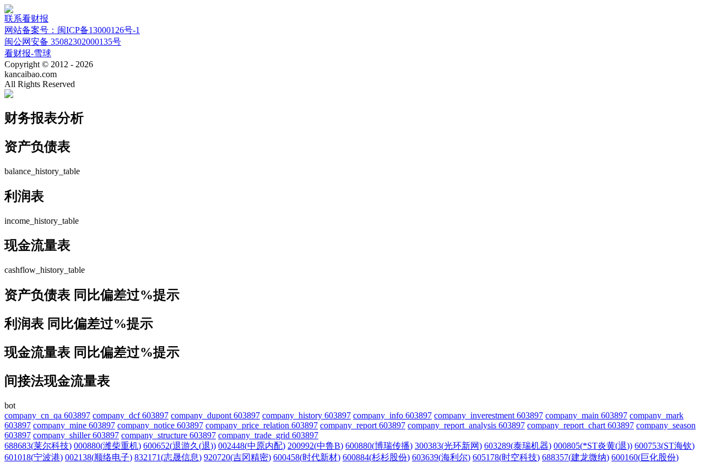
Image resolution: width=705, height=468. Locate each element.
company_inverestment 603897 (488, 415)
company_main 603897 (586, 415)
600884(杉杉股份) (376, 457)
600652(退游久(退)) (179, 445)
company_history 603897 (306, 415)
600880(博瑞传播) (379, 445)
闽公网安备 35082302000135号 (62, 41)
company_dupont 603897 (215, 415)
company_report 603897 (362, 425)
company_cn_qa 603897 (47, 415)
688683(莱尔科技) (38, 445)
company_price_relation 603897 (261, 425)
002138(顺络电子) (98, 457)
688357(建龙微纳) (575, 457)
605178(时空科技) (506, 457)
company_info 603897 (392, 415)
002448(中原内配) (251, 445)
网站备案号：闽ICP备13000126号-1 (72, 30)
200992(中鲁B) (315, 445)
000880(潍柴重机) (107, 445)
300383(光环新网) (448, 445)
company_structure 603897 (168, 435)
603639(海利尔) (441, 457)
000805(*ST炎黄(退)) (593, 445)
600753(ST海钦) (664, 445)
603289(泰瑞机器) (517, 445)
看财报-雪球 (27, 53)
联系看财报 (26, 18)
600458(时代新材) (306, 457)
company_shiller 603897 (76, 435)
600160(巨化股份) (645, 457)
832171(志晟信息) (168, 457)
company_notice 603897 (160, 425)
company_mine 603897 (74, 425)
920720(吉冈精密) (237, 457)
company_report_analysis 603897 (466, 425)
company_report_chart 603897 (580, 425)
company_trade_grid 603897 (268, 435)
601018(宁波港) (33, 457)
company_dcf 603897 (131, 415)
